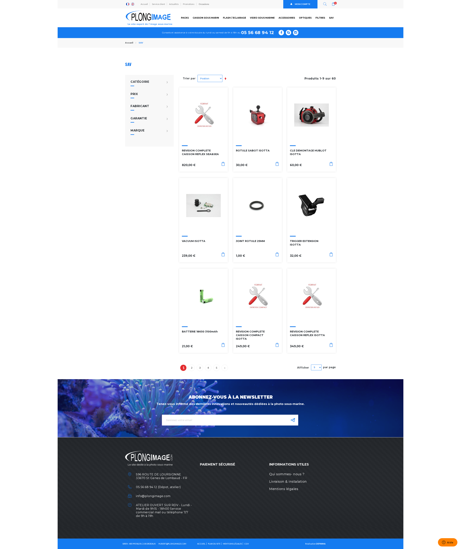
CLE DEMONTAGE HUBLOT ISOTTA (308, 152)
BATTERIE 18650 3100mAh (200, 331)
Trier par (189, 78)
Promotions (188, 4)
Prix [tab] (134, 94)
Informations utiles (289, 464)
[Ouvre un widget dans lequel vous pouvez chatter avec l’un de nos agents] (447, 542)
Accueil (144, 4)
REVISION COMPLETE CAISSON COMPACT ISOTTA (250, 335)
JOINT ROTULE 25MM (250, 241)
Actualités (174, 4)
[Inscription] (292, 420)
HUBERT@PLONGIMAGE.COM (172, 544)
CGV (246, 544)
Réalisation (315, 544)
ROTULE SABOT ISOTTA (253, 150)
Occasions (204, 4)
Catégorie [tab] (140, 81)
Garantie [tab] (139, 118)
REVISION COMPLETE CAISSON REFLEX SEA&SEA (200, 152)
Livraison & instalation (288, 482)
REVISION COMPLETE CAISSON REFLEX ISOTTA (307, 333)
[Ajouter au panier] (223, 164)
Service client (158, 4)
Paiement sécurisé (217, 464)
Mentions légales (283, 489)
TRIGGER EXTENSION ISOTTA (304, 242)
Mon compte (302, 4)
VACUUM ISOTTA (193, 241)
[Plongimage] (149, 17)
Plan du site (214, 544)
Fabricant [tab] (140, 106)
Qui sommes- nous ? (286, 474)
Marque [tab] (138, 130)
